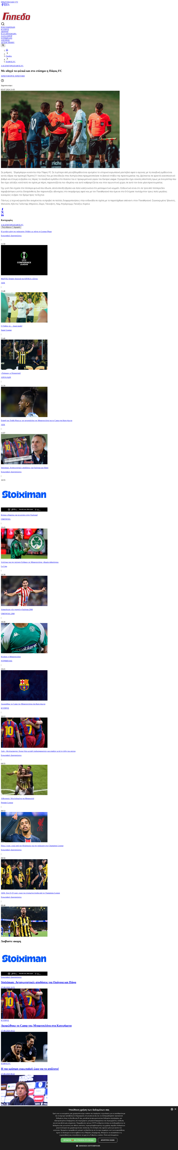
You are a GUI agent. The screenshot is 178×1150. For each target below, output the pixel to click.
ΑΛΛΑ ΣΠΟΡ (6, 36)
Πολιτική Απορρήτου (111, 1135)
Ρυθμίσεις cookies (96, 1135)
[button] (89, 1145)
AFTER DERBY (8, 42)
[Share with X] (2, 212)
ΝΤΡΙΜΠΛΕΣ (6, 38)
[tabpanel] (89, 583)
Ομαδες (9, 56)
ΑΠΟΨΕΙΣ (5, 40)
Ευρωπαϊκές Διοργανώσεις (11, 977)
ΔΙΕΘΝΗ (4, 32)
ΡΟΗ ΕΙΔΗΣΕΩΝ (8, 27)
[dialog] (89, 1128)
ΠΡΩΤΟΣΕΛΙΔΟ (8, 2)
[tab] (7, 227)
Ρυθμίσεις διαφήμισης (92, 1133)
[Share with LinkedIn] (2, 215)
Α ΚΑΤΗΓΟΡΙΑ (7, 66)
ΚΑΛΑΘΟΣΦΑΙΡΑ (8, 34)
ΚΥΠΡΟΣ (5, 29)
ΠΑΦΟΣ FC (10, 62)
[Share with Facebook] (2, 209)
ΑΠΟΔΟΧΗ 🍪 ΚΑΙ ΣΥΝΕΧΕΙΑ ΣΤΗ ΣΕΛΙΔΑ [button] (78, 1140)
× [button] (175, 1109)
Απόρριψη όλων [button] (107, 1140)
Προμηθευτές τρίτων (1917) (86, 1123)
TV (16, 2)
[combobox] (172, 1109)
